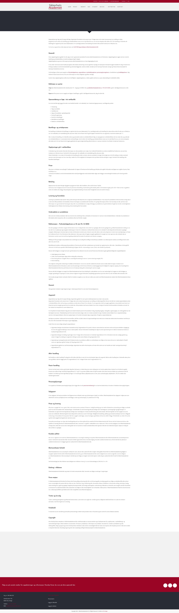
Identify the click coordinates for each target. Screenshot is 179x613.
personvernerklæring (88, 385)
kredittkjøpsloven (123, 72)
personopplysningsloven (103, 72)
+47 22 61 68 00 (106, 88)
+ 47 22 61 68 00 (12, 603)
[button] (128, 7)
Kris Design (105, 611)
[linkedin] (175, 585)
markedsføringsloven (91, 72)
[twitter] (170, 585)
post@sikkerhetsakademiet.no (94, 88)
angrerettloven (82, 72)
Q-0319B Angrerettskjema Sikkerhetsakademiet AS (86, 47)
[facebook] (165, 585)
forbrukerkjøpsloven (73, 72)
